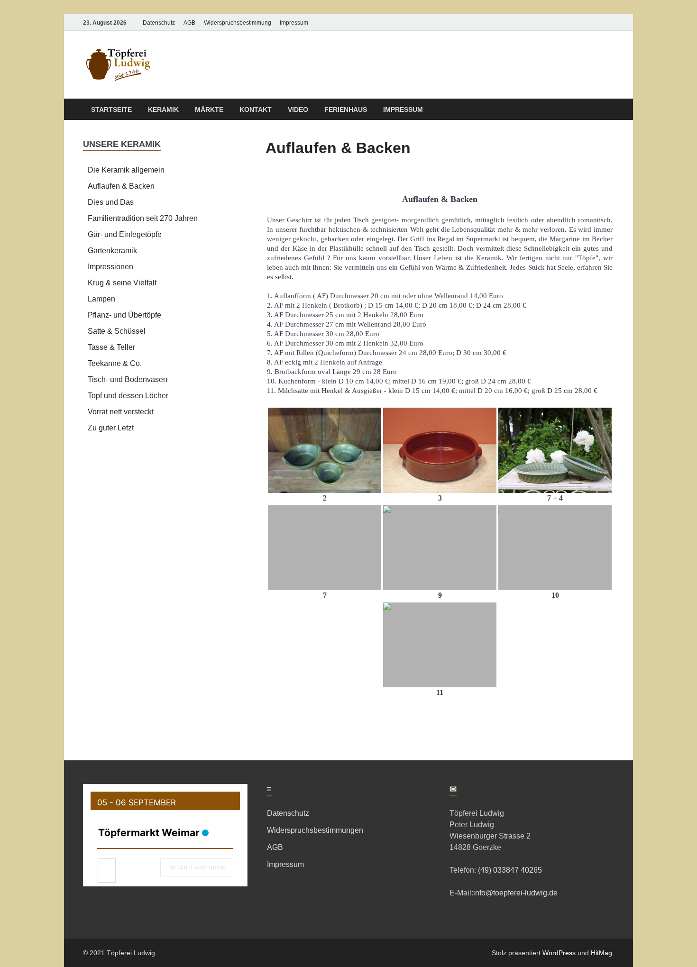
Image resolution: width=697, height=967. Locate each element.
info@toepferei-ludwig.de (515, 893)
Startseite (111, 109)
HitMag (601, 953)
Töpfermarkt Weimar (149, 833)
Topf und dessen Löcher (128, 396)
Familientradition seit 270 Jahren (143, 218)
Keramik (163, 109)
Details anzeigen (196, 867)
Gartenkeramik (112, 250)
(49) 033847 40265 (509, 870)
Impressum (294, 22)
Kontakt (255, 109)
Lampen (101, 299)
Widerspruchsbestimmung (237, 22)
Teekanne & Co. (115, 363)
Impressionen (110, 267)
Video (298, 109)
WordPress (559, 953)
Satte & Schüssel (117, 331)
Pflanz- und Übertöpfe (124, 315)
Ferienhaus (345, 109)
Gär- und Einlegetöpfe (125, 234)
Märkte (209, 109)
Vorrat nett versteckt (121, 412)
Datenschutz (159, 22)
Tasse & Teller (111, 347)
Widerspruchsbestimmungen (315, 830)
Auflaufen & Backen (121, 186)
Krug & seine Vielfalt (122, 283)
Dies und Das (111, 202)
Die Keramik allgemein (126, 170)
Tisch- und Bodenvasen (127, 379)
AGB (189, 22)
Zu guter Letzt (111, 428)
